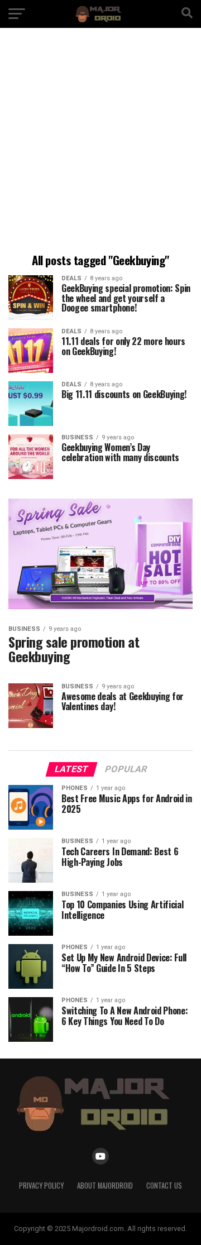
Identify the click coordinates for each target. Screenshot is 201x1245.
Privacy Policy (41, 1185)
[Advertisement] (100, 142)
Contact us (164, 1185)
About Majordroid (105, 1185)
